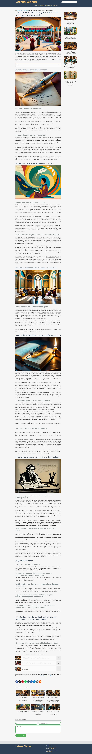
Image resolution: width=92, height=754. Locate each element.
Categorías (40, 5)
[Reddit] (40, 681)
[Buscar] (76, 2)
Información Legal (49, 745)
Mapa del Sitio (49, 751)
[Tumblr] (28, 681)
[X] (19, 681)
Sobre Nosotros (48, 5)
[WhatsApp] (25, 681)
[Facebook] (16, 681)
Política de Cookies (50, 748)
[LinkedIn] (31, 681)
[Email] (37, 681)
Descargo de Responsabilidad (52, 750)
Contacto (55, 5)
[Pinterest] (22, 681)
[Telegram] (34, 681)
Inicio (35, 5)
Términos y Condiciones (51, 747)
